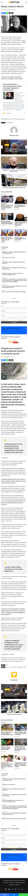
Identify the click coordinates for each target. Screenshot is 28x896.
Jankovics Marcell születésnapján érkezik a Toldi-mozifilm (20, 238)
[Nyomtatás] (12, 13)
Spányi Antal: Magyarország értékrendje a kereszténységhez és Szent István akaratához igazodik (7, 206)
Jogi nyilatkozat (11, 884)
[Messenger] (5, 13)
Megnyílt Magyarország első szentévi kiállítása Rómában (20, 206)
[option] (14, 147)
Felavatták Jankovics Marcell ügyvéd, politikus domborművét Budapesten (7, 222)
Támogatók (17, 884)
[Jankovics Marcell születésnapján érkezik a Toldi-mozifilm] (21, 232)
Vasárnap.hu (22, 880)
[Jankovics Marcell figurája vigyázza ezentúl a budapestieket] (21, 217)
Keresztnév (3, 315)
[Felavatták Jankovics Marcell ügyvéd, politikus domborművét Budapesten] (7, 216)
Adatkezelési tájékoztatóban (13, 320)
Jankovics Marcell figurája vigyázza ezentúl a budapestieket (21, 224)
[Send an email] (9, 9)
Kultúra (7, 144)
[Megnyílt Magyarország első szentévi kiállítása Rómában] (21, 200)
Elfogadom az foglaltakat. (12, 320)
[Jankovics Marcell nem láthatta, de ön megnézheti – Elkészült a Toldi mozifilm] (7, 232)
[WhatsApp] (7, 13)
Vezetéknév (3, 310)
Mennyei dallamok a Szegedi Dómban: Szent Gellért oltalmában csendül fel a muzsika (13, 150)
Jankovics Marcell (9, 122)
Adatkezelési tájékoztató (20, 882)
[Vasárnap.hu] (14, 2)
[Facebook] (2, 13)
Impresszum (5, 882)
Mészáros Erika (6, 9)
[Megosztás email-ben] (10, 13)
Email (2, 306)
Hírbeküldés (11, 882)
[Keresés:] (26, 2)
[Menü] (1, 2)
